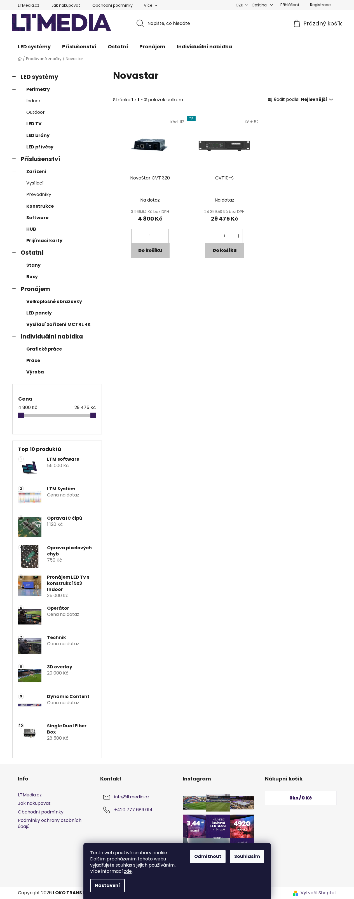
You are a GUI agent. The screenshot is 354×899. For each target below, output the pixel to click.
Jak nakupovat (65, 5)
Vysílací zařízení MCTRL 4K (58, 324)
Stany (33, 265)
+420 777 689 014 (133, 810)
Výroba (35, 372)
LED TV (34, 123)
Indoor (33, 101)
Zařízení (36, 171)
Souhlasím (247, 856)
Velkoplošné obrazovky (54, 301)
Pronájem (35, 289)
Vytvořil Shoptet (318, 893)
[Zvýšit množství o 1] (164, 236)
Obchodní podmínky (112, 5)
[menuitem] (34, 46)
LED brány (38, 135)
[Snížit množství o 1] (136, 236)
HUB (31, 229)
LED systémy (39, 77)
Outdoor (35, 112)
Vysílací (35, 183)
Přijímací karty (44, 240)
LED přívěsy (39, 147)
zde (128, 871)
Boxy (32, 276)
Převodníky (38, 194)
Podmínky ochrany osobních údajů (49, 823)
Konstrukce (40, 206)
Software (37, 217)
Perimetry (38, 89)
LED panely (39, 313)
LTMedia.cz (28, 5)
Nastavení (107, 885)
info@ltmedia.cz (131, 797)
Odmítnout (207, 856)
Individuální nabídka (52, 336)
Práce (33, 360)
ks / (300, 798)
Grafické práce (44, 349)
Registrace (320, 5)
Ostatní (32, 253)
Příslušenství (40, 159)
